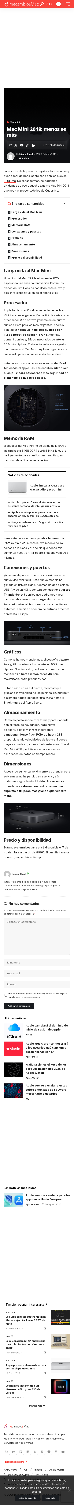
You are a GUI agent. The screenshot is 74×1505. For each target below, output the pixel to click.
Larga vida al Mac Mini (26, 212)
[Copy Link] (27, 145)
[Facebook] (49, 1452)
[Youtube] (63, 1452)
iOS (27, 1099)
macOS (9, 1336)
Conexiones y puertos (26, 231)
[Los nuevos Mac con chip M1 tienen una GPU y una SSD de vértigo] (60, 1386)
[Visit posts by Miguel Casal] (7, 874)
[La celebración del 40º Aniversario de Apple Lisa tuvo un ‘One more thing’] (60, 1341)
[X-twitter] (35, 1452)
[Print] (33, 145)
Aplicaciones (32, 1204)
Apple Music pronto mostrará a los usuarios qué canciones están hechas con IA (47, 1048)
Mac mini (15, 122)
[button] (42, 4)
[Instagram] (56, 1452)
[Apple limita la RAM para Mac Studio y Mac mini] (17, 487)
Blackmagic (12, 703)
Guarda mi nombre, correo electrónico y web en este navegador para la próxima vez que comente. (38, 995)
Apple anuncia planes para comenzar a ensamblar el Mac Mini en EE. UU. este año (33, 514)
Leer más (50, 1497)
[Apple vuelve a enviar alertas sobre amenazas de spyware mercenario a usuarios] (13, 1090)
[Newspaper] (14, 1452)
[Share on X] (15, 145)
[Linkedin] (28, 1452)
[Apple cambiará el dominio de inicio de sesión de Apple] (13, 1030)
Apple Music (32, 1056)
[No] (69, 1490)
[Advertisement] (37, 47)
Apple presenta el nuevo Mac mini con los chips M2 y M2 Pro (26, 1366)
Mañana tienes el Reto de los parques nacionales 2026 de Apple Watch (46, 1068)
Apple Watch (32, 1078)
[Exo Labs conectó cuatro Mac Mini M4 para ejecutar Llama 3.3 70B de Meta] (60, 1317)
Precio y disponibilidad (26, 257)
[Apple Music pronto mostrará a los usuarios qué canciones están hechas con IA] (13, 1049)
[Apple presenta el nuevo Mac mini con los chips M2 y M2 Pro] (60, 1365)
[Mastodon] (42, 1452)
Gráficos (17, 238)
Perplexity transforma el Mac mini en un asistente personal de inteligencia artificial (34, 504)
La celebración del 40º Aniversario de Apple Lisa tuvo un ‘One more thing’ (25, 1344)
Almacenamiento (23, 244)
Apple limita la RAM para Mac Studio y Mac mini (47, 487)
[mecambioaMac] (21, 4)
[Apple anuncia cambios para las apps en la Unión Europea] (13, 1200)
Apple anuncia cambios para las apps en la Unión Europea (48, 1197)
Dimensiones (20, 251)
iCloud (29, 1034)
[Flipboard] (21, 1452)
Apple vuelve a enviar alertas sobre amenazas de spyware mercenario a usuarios (46, 1089)
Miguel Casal (26, 154)
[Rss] (7, 1452)
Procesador (19, 218)
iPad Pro (10, 181)
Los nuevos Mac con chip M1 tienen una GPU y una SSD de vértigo (23, 1389)
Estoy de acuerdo (27, 1497)
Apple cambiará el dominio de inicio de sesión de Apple (47, 1027)
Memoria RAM (20, 225)
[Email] (21, 145)
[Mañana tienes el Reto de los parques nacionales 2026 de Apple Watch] (13, 1069)
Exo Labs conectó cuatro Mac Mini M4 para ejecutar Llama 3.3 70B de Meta (26, 1320)
